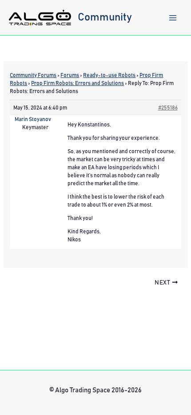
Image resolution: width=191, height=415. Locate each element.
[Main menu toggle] (172, 17)
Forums (69, 75)
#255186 (168, 107)
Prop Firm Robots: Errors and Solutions (77, 83)
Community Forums (33, 75)
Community (105, 17)
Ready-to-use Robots (109, 75)
